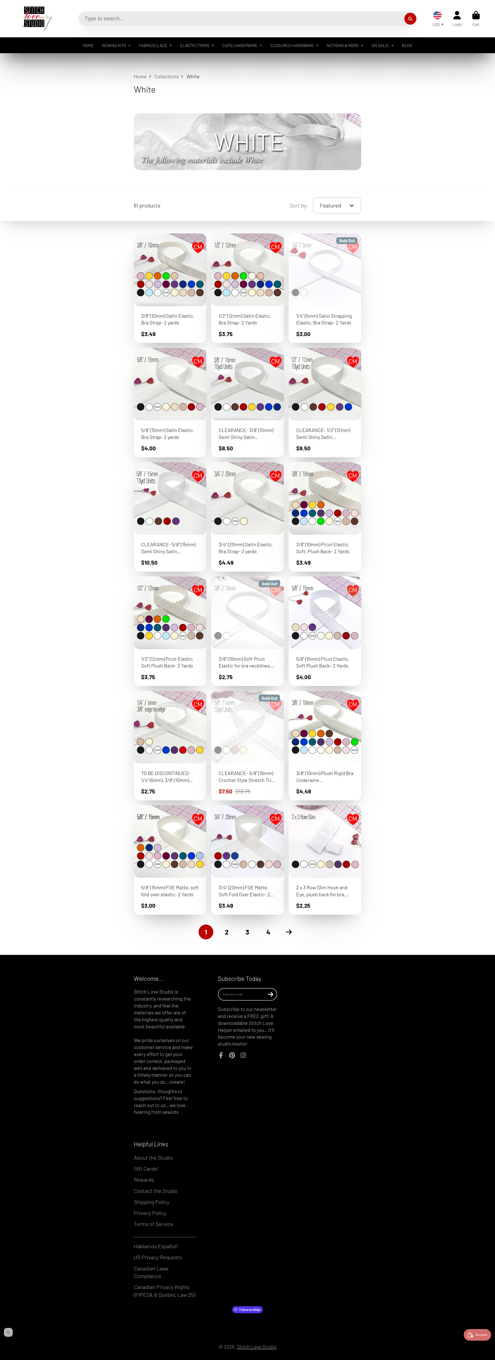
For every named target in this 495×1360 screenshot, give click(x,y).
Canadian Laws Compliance (151, 1272)
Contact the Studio (156, 1191)
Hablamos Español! (156, 1246)
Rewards (144, 1179)
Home (140, 76)
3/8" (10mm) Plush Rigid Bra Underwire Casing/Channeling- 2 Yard (325, 745)
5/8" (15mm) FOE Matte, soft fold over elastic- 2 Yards (170, 860)
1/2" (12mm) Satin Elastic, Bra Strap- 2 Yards (247, 288)
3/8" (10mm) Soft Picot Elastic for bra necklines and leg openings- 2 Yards (247, 631)
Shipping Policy (151, 1202)
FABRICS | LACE (153, 45)
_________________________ (165, 1235)
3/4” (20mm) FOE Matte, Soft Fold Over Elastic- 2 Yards (247, 860)
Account (457, 18)
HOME (88, 45)
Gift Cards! (146, 1168)
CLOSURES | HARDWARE (292, 45)
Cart (476, 18)
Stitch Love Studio (257, 1347)
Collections (166, 76)
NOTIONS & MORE (343, 45)
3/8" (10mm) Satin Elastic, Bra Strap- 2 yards (170, 288)
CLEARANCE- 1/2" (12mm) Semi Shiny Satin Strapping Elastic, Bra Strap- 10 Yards (325, 402)
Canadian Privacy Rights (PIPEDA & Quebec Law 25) (164, 1291)
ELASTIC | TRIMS (194, 45)
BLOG (407, 45)
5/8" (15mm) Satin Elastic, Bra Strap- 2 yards (170, 402)
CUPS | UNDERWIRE (240, 45)
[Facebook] (221, 1055)
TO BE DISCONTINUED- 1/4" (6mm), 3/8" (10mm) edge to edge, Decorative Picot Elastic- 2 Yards (170, 745)
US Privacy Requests (158, 1257)
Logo (34, 18)
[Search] (410, 19)
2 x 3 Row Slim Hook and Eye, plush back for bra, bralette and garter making (325, 860)
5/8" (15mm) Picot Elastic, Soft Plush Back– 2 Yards (325, 631)
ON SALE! (380, 45)
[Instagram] (243, 1055)
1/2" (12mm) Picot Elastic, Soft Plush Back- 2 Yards (170, 631)
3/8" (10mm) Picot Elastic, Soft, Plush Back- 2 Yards (325, 517)
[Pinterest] (232, 1055)
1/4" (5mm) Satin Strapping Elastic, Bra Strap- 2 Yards (325, 288)
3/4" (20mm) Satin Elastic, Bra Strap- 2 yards (247, 517)
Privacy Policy (150, 1213)
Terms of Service (153, 1224)
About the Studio (153, 1157)
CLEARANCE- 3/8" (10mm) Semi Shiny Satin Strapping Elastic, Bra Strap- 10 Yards (247, 402)
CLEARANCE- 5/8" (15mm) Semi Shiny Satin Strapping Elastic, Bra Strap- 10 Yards (170, 517)
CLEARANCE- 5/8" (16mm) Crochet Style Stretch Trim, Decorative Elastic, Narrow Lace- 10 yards (247, 745)
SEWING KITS (114, 45)
